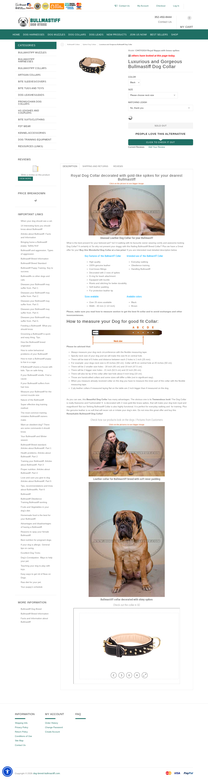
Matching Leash (137, 102)
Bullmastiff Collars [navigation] (73, 44)
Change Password (54, 727)
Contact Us (165, 21)
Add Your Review (156, 147)
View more (25, 179)
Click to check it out (160, 142)
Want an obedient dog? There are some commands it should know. (35, 428)
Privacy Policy (21, 727)
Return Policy (21, 732)
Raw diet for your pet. (31, 582)
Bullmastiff (26, 494)
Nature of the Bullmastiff (32, 400)
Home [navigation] (62, 45)
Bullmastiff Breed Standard (33, 263)
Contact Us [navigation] (124, 6)
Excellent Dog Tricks (30, 553)
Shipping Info (21, 723)
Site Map (19, 740)
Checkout (160, 6)
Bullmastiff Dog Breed (31, 609)
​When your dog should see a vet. (37, 221)
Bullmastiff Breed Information (35, 258)
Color (132, 77)
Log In (176, 6)
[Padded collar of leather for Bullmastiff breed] (127, 451)
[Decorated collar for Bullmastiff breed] (127, 539)
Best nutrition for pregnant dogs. (36, 540)
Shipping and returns (95, 166)
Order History (51, 723)
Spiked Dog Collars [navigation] (89, 44)
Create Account (52, 732)
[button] (190, 6)
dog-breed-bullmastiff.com (46, 773)
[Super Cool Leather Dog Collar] (127, 210)
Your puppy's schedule (31, 587)
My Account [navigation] (142, 6)
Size (130, 89)
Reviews (118, 166)
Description (70, 166)
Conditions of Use (23, 736)
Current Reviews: (136, 147)
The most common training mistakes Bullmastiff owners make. (34, 416)
